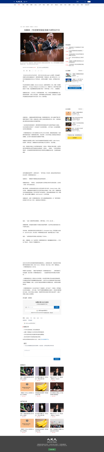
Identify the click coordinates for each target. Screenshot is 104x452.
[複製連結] (32, 71)
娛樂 (69, 4)
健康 (48, 4)
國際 (31, 4)
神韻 (82, 4)
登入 (89, 1)
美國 (27, 4)
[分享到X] (30, 71)
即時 (19, 4)
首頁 (15, 4)
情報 (34, 318)
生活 (78, 4)
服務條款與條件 (46, 312)
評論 (35, 4)
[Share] (21, 380)
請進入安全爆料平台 (74, 88)
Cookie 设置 (52, 449)
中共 (41, 318)
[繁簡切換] (41, 71)
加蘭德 (27, 318)
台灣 (40, 4)
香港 (44, 4)
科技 (65, 4)
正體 (24, 1)
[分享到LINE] (27, 71)
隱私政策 (51, 312)
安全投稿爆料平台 (45, 339)
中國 (23, 4)
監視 (38, 318)
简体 (26, 1)
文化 (74, 4)
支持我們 (75, 137)
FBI (31, 318)
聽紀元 (56, 4)
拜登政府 (30, 320)
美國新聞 (27, 26)
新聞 (24, 26)
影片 (52, 4)
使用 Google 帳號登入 (43, 310)
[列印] (35, 71)
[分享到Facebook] (24, 71)
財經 (61, 4)
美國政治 (31, 26)
